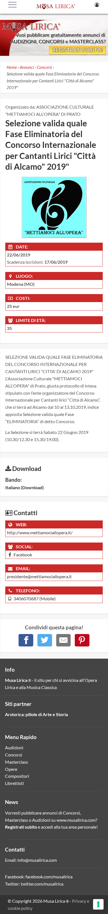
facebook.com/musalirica (49, 876)
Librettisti (14, 783)
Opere (11, 769)
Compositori (17, 776)
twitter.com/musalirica (42, 883)
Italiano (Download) (24, 487)
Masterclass (16, 761)
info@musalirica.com (37, 860)
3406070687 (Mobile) (34, 598)
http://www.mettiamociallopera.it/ (40, 532)
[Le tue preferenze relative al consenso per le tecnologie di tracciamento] (98, 904)
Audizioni (14, 747)
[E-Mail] (63, 640)
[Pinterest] (82, 640)
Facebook (22, 554)
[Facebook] (26, 640)
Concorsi (13, 754)
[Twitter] (44, 640)
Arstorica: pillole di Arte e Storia (36, 714)
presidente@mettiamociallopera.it (39, 576)
